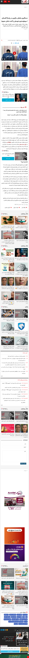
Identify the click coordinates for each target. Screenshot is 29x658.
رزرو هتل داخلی (7, 617)
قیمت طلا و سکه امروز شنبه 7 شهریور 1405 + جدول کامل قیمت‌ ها (13, 384)
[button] (18, 631)
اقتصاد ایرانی (19, 614)
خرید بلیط (8, 158)
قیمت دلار (11, 638)
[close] (28, 657)
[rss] (7, 630)
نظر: (25, 451)
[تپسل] (2, 92)
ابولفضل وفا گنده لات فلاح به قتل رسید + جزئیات (17, 115)
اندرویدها (16, 624)
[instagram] (5, 630)
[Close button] (28, 646)
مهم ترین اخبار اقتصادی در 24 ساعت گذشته (13, 387)
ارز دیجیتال (6, 614)
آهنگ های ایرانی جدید (23, 624)
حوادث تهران (15, 207)
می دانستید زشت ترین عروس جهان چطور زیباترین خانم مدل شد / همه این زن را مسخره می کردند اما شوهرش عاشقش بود (13, 363)
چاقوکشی (9, 142)
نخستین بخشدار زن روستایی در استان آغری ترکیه (16, 356)
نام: (25, 444)
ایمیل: (25, 447)
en (8, 1)
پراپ (26, 617)
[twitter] (3, 630)
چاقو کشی (24, 207)
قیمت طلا (4, 638)
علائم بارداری (13, 617)
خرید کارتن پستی (15, 619)
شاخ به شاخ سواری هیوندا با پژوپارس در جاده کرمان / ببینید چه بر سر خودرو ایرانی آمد (13, 359)
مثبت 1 (25, 621)
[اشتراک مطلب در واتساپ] (13, 43)
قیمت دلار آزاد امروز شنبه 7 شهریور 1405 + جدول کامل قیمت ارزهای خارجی (13, 390)
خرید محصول (8, 100)
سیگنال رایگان (10, 651)
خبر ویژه (22, 107)
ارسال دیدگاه (23, 463)
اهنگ (23, 617)
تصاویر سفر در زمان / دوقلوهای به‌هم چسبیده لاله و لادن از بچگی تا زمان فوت (13, 372)
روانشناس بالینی (12, 614)
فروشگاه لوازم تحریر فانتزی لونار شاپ (16, 621)
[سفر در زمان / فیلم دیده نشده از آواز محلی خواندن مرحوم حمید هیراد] (22, 635)
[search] (5, 2)
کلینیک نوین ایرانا (7, 619)
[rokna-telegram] (1, 630)
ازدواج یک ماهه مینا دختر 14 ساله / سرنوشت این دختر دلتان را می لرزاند (13, 368)
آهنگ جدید (19, 617)
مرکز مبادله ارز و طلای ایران (9, 636)
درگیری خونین (7, 207)
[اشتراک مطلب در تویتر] (15, 43)
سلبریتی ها (25, 614)
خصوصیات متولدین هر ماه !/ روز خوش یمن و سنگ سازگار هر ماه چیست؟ (13, 395)
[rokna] (25, 1)
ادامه (2, 376)
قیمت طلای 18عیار (9, 640)
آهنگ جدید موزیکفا (23, 619)
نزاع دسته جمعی (22, 144)
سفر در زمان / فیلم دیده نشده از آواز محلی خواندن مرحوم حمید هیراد (22, 642)
